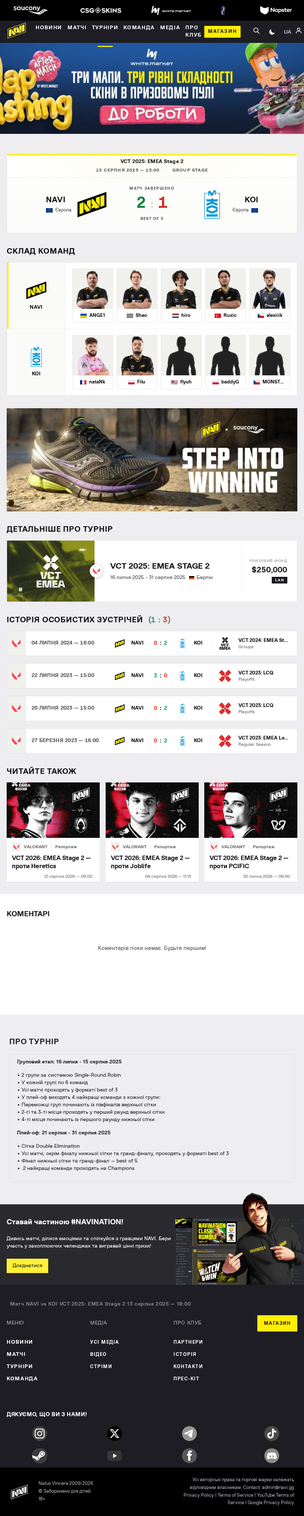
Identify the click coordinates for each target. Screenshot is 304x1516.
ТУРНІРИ (20, 1366)
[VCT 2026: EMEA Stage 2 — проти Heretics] (53, 832)
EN (287, 51)
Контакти (188, 1366)
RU (287, 40)
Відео (98, 1354)
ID (287, 62)
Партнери (188, 1342)
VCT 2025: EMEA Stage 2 (152, 161)
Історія (185, 1354)
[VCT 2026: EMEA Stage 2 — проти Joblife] (152, 832)
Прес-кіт (186, 1379)
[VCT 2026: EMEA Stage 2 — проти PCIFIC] (250, 832)
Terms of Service (235, 1495)
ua (287, 32)
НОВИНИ (20, 1342)
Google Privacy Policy (271, 1502)
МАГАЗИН (277, 1323)
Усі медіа (104, 1342)
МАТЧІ (16, 1354)
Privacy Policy (199, 1495)
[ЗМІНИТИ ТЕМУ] (272, 32)
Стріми (101, 1366)
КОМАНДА (22, 1378)
